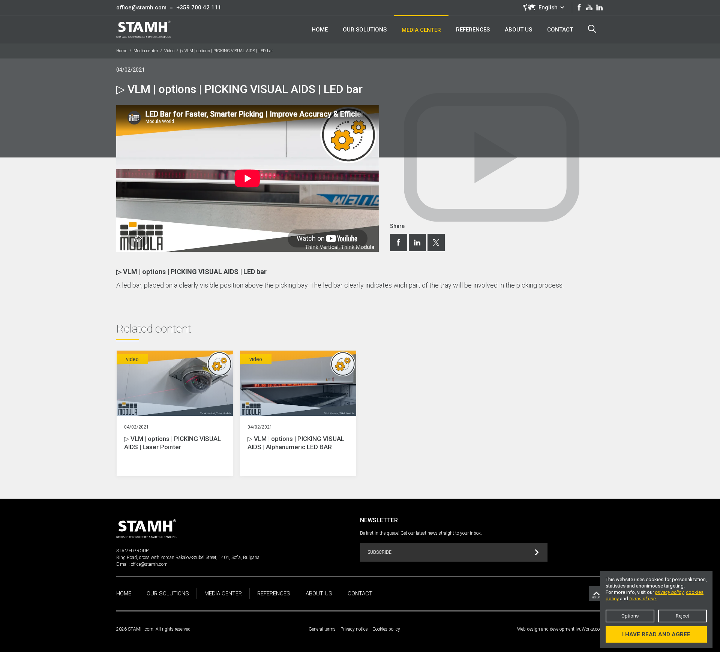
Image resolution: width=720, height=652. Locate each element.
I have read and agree (656, 634)
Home (122, 50)
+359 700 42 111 (198, 7)
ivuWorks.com (590, 629)
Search (592, 29)
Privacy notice (354, 629)
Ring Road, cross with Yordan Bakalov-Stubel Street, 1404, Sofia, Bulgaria (188, 557)
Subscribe (380, 552)
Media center (146, 50)
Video (169, 50)
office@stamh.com (141, 7)
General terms (322, 629)
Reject (682, 616)
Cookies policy (386, 629)
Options (630, 616)
